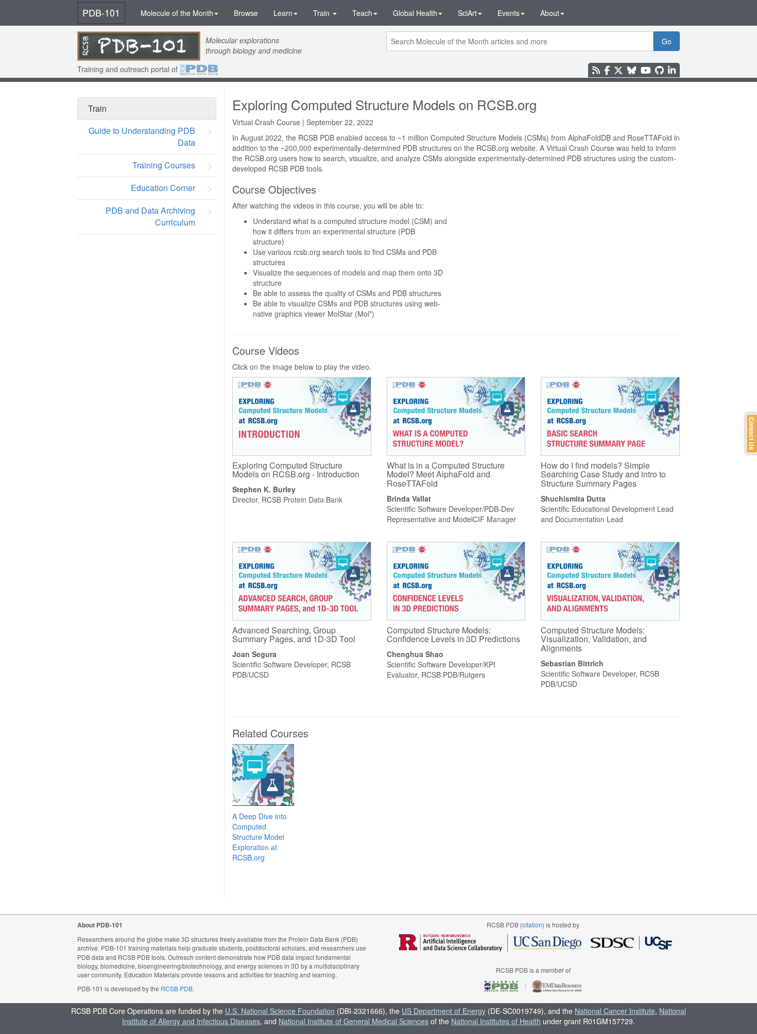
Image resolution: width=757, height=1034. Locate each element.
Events (508, 13)
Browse (246, 13)
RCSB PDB (177, 988)
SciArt (467, 13)
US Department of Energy (444, 1011)
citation (532, 924)
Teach (362, 13)
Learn (283, 13)
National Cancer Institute (615, 1011)
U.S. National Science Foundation (280, 1011)
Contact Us (751, 433)
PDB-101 (101, 12)
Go (667, 41)
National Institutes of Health (496, 1021)
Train (322, 13)
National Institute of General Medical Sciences (353, 1021)
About (549, 13)
